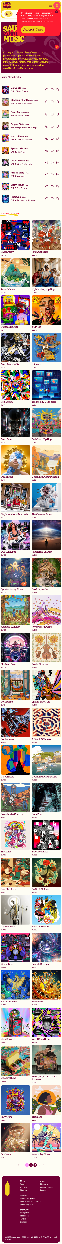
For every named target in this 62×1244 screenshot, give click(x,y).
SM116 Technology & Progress (24, 200)
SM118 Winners (17, 176)
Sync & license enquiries (30, 1201)
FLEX (36, 1237)
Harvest (8, 1239)
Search (23, 1184)
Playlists (23, 1190)
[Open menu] (50, 5)
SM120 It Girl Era (18, 152)
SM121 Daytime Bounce (21, 140)
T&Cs (54, 1237)
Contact (23, 1195)
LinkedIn (24, 1222)
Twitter (23, 1219)
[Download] (47, 90)
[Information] (52, 90)
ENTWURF (45, 1237)
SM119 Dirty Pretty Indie (21, 164)
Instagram (24, 1213)
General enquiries (27, 1198)
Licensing (44, 1184)
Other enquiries (26, 1205)
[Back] (57, 47)
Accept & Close (33, 29)
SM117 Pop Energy (19, 188)
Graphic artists (46, 1187)
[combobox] (8, 14)
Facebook (24, 1216)
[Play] (5, 90)
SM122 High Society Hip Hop (24, 127)
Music (22, 1181)
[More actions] (57, 90)
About (43, 1181)
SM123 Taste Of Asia (20, 115)
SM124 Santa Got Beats (21, 103)
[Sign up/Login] (57, 5)
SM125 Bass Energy (19, 91)
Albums (23, 1187)
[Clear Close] (56, 11)
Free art (43, 1190)
